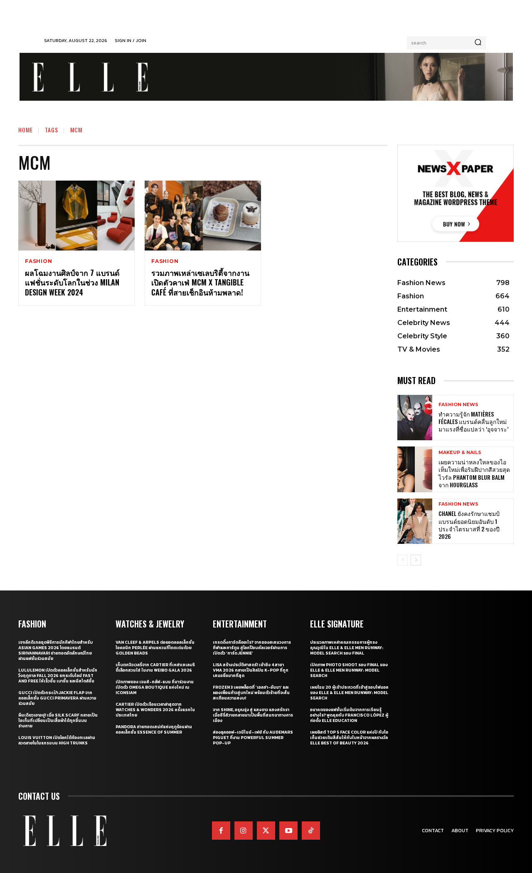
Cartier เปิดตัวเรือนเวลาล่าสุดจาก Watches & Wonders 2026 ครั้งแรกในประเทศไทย (155, 709)
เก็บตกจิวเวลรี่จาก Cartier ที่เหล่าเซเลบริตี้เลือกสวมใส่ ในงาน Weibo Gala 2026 (155, 667)
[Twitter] (266, 830)
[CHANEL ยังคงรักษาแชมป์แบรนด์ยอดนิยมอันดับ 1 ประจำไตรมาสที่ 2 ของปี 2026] (414, 521)
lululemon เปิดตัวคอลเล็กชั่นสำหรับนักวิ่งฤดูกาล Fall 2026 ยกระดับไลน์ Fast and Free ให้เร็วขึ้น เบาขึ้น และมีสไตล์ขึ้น (57, 675)
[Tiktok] (311, 830)
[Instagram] (243, 830)
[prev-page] (402, 560)
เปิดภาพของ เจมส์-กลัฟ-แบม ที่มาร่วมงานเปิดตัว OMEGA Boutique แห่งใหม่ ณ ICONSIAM (155, 687)
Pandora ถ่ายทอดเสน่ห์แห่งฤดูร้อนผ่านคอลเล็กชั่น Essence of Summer (154, 729)
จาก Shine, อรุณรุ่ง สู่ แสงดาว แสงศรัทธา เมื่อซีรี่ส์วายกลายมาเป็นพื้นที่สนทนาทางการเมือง (253, 715)
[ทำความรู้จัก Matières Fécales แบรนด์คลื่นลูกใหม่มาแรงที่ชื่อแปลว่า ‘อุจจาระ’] (414, 417)
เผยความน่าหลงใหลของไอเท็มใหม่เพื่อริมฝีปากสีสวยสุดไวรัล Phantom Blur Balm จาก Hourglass (474, 473)
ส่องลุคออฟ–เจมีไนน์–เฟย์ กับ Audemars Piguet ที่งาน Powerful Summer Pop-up (253, 737)
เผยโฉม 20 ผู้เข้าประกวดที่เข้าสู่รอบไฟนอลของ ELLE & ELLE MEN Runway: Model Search (349, 692)
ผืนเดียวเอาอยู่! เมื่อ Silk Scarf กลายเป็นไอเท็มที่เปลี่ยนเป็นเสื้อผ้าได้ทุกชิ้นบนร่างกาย (58, 720)
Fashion (38, 261)
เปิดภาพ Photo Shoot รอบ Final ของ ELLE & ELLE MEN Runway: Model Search (349, 670)
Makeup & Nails (459, 452)
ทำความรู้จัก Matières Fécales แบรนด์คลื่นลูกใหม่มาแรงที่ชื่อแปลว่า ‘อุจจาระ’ (473, 421)
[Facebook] (221, 830)
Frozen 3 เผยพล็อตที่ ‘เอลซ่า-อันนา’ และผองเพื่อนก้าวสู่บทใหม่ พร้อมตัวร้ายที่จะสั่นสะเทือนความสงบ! (251, 692)
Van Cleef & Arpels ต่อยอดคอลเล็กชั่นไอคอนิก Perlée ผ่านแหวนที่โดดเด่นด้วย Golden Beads (155, 647)
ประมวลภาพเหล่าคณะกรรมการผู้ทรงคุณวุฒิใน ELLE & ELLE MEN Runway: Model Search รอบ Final (346, 647)
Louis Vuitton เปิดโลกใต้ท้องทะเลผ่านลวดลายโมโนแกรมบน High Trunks (56, 740)
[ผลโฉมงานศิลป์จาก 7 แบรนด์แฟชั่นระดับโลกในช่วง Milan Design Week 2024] (76, 215)
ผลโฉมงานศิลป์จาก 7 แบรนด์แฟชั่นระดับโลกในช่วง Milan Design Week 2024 (72, 282)
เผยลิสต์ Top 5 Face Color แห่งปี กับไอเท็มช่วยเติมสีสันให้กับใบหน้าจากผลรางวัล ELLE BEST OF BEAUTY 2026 (349, 737)
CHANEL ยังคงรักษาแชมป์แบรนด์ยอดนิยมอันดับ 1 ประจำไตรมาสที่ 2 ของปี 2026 (469, 525)
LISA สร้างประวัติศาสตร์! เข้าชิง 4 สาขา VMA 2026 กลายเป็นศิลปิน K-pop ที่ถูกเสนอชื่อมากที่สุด (250, 670)
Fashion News (458, 404)
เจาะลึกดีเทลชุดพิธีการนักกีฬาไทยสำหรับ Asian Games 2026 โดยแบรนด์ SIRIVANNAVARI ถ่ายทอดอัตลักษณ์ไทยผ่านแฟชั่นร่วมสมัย (55, 650)
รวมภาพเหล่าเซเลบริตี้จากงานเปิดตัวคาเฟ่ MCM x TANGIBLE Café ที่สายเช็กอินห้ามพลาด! (200, 282)
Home (25, 129)
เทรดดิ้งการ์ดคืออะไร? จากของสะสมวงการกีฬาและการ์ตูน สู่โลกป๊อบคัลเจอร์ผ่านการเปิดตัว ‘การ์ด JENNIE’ (252, 647)
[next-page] (416, 560)
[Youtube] (288, 830)
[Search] (478, 43)
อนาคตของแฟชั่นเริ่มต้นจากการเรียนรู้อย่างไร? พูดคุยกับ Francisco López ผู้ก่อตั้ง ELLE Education (349, 715)
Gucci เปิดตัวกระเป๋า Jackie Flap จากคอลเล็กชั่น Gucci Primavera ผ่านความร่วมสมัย (57, 698)
